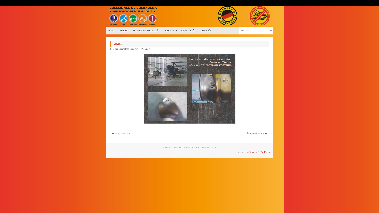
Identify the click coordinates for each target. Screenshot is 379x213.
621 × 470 (139, 49)
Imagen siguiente (256, 133)
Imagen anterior (122, 133)
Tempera (253, 152)
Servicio (117, 44)
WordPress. (265, 152)
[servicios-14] (189, 89)
